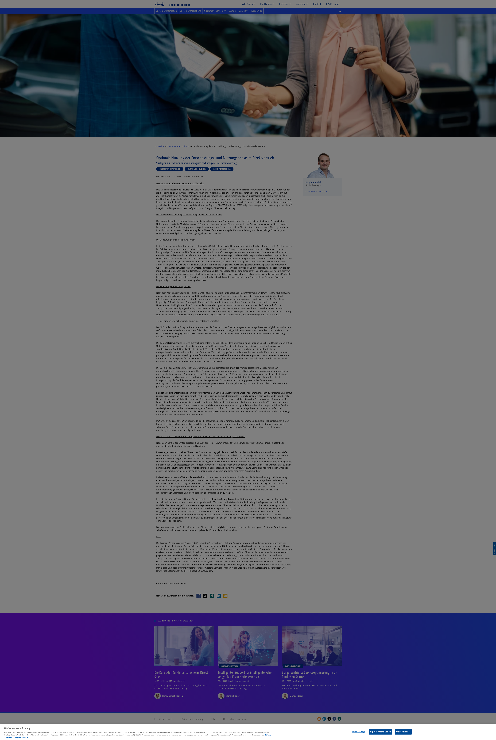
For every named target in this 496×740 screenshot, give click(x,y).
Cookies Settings (358, 732)
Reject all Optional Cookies (380, 732)
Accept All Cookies (403, 732)
